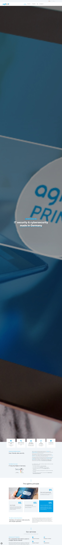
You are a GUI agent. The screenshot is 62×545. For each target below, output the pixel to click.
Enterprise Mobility (34, 452)
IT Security (47, 451)
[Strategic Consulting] (44, 537)
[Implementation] (44, 541)
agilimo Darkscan (21, 442)
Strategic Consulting (47, 538)
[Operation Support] (32, 541)
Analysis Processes (35, 538)
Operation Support (35, 542)
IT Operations (51, 442)
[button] (1, 543)
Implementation (46, 542)
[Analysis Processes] (32, 537)
